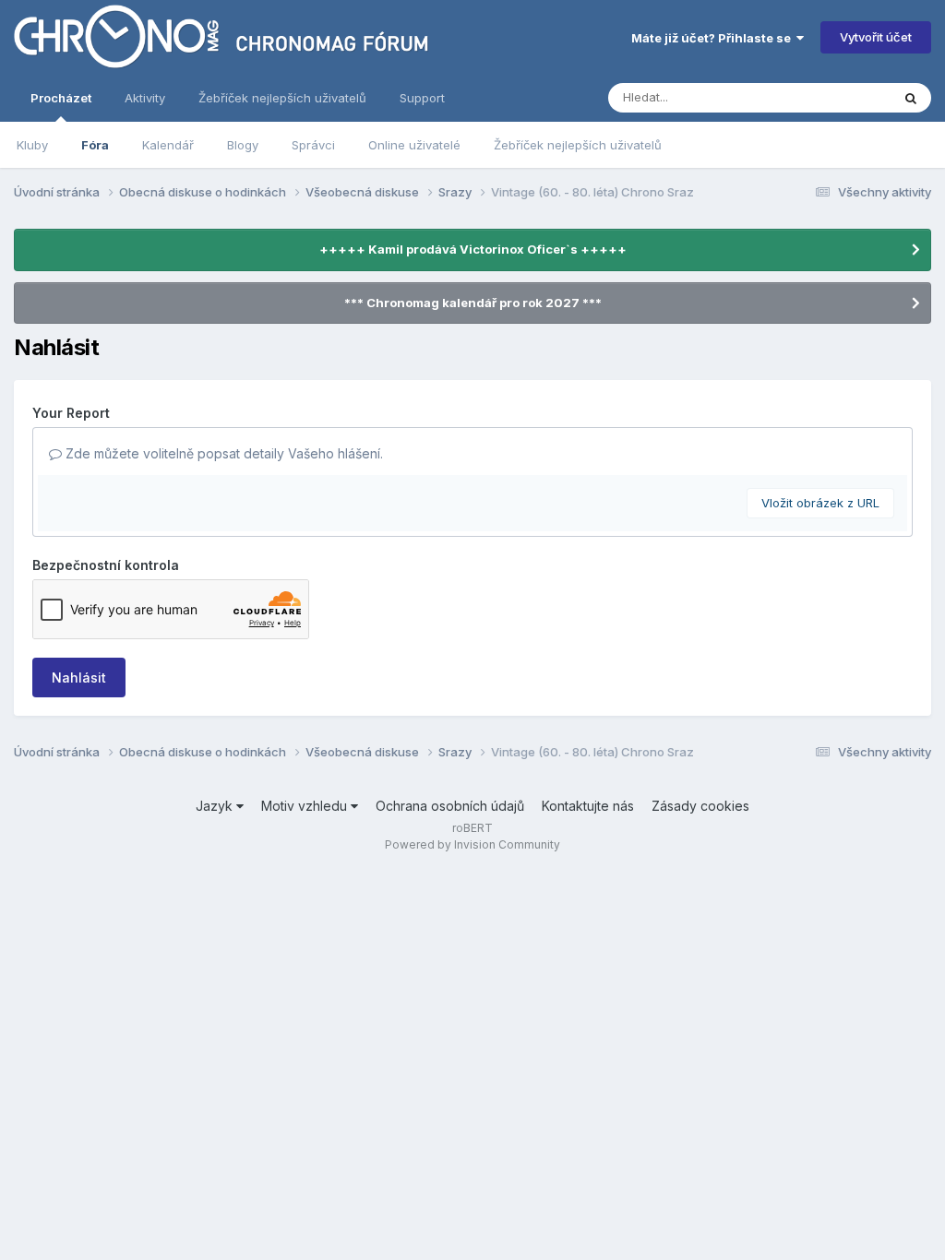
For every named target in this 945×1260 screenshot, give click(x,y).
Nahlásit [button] (79, 677)
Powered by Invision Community (472, 844)
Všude (848, 97)
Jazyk (216, 806)
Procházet (60, 97)
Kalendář (168, 144)
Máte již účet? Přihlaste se (713, 37)
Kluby (32, 144)
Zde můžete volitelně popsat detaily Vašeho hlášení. (222, 453)
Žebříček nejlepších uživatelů (578, 144)
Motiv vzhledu (306, 806)
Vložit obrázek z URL (820, 502)
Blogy (242, 144)
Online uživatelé (414, 144)
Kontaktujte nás (588, 806)
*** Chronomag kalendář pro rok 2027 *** (473, 302)
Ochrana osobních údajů (450, 806)
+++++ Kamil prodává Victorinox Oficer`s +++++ (473, 249)
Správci (313, 144)
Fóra (95, 144)
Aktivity (145, 97)
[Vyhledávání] (911, 98)
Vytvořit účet (876, 37)
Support (422, 97)
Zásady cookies (700, 806)
